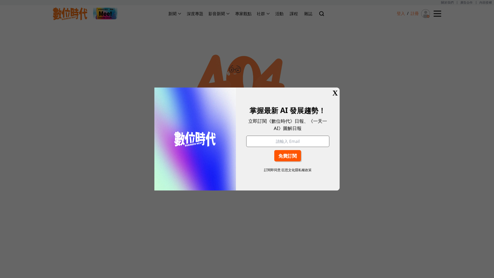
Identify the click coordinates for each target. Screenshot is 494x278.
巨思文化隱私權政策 (296, 170)
